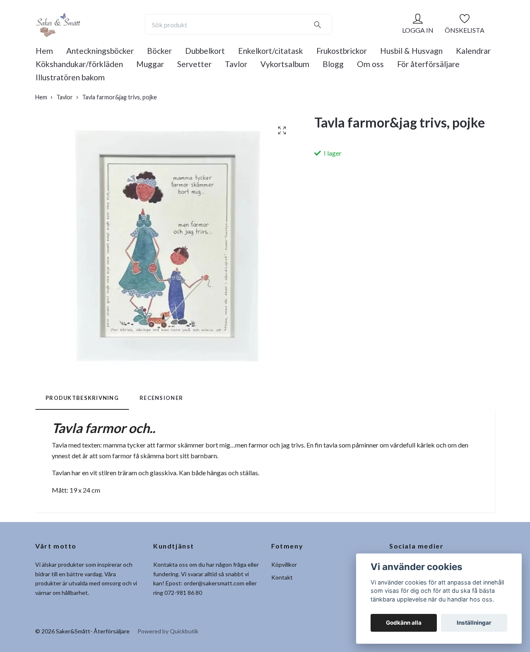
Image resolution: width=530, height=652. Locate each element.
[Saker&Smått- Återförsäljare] (58, 24)
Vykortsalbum (284, 64)
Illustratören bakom (70, 77)
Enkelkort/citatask (270, 50)
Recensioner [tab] (161, 398)
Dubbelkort (205, 50)
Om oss (370, 64)
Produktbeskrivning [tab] (82, 398)
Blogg (333, 64)
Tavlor (236, 64)
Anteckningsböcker (100, 50)
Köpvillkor (284, 564)
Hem (44, 50)
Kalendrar (473, 50)
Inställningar (474, 622)
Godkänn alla (404, 622)
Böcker (159, 50)
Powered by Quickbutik (167, 631)
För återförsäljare (428, 64)
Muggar (150, 64)
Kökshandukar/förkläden (79, 64)
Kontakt (282, 577)
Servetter (194, 64)
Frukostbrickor (341, 50)
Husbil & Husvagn (411, 50)
